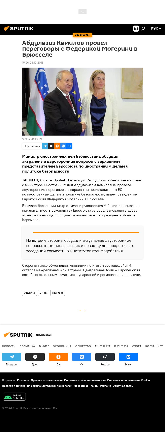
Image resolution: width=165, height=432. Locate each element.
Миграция (102, 346)
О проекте (8, 380)
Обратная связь (123, 386)
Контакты (23, 380)
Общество (29, 292)
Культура (121, 346)
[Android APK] (14, 397)
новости (8, 346)
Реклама (105, 386)
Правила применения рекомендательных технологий (37, 386)
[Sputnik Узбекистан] (19, 32)
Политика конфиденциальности (85, 380)
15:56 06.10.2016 (32, 62)
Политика (57, 292)
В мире (43, 292)
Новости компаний (86, 386)
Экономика (62, 346)
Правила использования (47, 380)
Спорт (136, 346)
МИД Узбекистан (34, 138)
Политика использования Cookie (128, 380)
